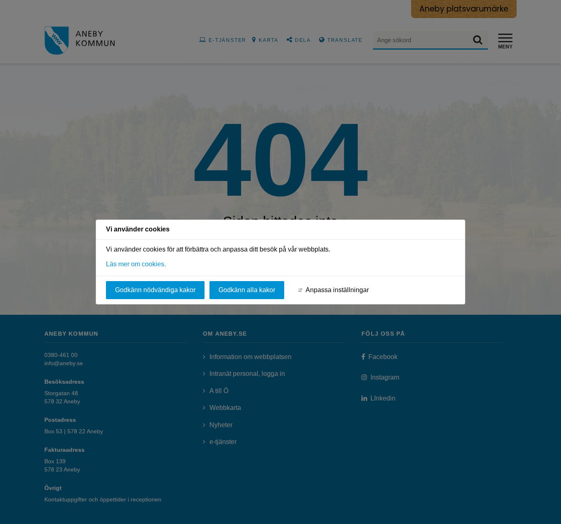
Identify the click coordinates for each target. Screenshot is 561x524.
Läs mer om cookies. (136, 264)
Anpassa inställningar (337, 289)
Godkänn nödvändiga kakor (155, 289)
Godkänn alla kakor (246, 289)
